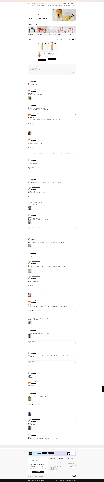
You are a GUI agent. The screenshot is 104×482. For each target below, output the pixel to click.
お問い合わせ (36, 0)
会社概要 (32, 0)
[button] (73, 87)
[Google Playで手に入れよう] (51, 453)
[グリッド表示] (73, 39)
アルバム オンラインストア (36, 89)
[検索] (60, 3)
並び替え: (57, 39)
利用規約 (29, 0)
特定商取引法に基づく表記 (69, 480)
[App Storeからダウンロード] (44, 453)
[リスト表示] (75, 39)
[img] (29, 80)
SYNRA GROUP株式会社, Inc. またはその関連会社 (37, 480)
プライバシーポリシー (62, 480)
